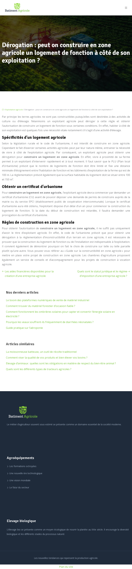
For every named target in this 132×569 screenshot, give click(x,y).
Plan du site (66, 567)
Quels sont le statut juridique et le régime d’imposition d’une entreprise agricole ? (102, 274)
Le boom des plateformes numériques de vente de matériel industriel (47, 300)
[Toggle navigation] (126, 7)
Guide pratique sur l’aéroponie (24, 328)
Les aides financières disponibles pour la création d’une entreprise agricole (29, 274)
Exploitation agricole (14, 109)
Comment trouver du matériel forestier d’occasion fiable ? (40, 306)
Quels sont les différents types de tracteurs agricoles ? (38, 369)
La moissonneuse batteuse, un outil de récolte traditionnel (41, 352)
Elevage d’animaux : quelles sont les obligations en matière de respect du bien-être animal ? (61, 363)
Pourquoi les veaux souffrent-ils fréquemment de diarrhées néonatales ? (50, 322)
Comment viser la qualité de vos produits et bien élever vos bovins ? (46, 357)
